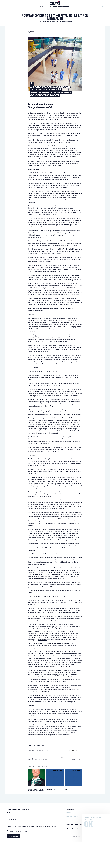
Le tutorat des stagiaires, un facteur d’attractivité (53, 789)
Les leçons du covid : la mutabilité (71, 789)
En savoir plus (88, 819)
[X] (68, 828)
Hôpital (38, 745)
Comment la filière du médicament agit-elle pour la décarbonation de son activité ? (36, 790)
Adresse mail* (11, 820)
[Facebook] (73, 828)
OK (88, 825)
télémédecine (42, 640)
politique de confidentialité (21, 831)
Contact (69, 812)
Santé (42, 745)
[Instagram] (77, 828)
